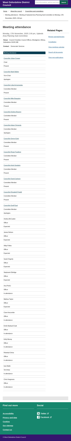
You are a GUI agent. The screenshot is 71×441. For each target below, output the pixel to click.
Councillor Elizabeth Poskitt (13, 192)
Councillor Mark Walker (11, 72)
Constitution (52, 42)
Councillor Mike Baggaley (12, 98)
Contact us (7, 430)
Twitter (44, 413)
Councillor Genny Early (11, 138)
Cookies (6, 422)
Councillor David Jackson (12, 179)
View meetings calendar (56, 47)
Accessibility (8, 414)
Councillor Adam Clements (12, 125)
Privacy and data (10, 418)
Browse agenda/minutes (56, 37)
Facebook (45, 417)
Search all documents (55, 52)
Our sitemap (8, 426)
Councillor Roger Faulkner (12, 152)
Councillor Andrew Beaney (12, 112)
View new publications (55, 57)
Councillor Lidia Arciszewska (13, 85)
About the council (16, 11)
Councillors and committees (34, 11)
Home (5, 11)
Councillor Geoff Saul (11, 205)
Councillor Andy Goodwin (12, 165)
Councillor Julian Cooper (12, 58)
